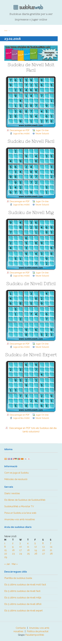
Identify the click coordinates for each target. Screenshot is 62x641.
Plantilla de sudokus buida (18, 578)
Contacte (21, 628)
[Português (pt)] (19, 458)
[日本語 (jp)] (29, 458)
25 (28, 553)
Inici (5, 30)
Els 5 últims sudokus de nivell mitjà (22, 597)
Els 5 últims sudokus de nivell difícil (22, 604)
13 (43, 546)
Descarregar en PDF (20, 130)
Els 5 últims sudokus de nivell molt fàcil (25, 584)
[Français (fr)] (12, 458)
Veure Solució (42, 133)
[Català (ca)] (22, 458)
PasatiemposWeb (34, 634)
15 (5, 550)
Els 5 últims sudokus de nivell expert (23, 610)
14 (51, 546)
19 (35, 550)
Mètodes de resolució (15, 479)
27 (43, 553)
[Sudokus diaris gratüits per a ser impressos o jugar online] (31, 7)
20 (43, 550)
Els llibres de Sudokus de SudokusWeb (24, 500)
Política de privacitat (37, 631)
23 (13, 553)
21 (51, 550)
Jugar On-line (42, 130)
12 (35, 546)
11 (28, 546)
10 (20, 546)
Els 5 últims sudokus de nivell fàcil (22, 591)
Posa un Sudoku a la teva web (20, 513)
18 (28, 550)
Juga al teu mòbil (21, 133)
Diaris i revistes (12, 493)
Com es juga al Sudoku (16, 472)
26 (35, 553)
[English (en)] (9, 458)
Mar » (15, 564)
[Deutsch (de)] (15, 458)
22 (5, 553)
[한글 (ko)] (25, 458)
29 (5, 557)
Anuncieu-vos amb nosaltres (19, 519)
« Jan (7, 564)
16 (13, 550)
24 (20, 553)
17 (20, 550)
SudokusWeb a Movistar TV (19, 506)
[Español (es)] (5, 458)
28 (51, 553)
